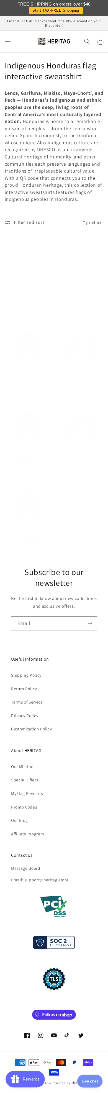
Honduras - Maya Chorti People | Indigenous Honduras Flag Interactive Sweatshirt (28, 457)
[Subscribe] (90, 623)
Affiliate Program (27, 834)
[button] (7, 41)
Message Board (25, 868)
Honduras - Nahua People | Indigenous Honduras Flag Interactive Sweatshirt (25, 537)
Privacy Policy (24, 715)
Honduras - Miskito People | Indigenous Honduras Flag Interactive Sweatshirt (75, 457)
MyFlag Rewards (27, 793)
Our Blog (19, 820)
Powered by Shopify (68, 1083)
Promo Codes (24, 807)
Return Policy (24, 688)
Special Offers (24, 779)
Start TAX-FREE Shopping (55, 10)
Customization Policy (31, 729)
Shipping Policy (26, 675)
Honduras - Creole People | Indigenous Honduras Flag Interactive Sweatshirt (25, 303)
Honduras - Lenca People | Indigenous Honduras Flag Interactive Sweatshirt (74, 377)
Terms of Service (27, 702)
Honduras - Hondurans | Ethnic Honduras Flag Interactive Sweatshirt (28, 377)
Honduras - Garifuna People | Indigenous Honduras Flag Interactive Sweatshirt (76, 303)
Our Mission (22, 766)
